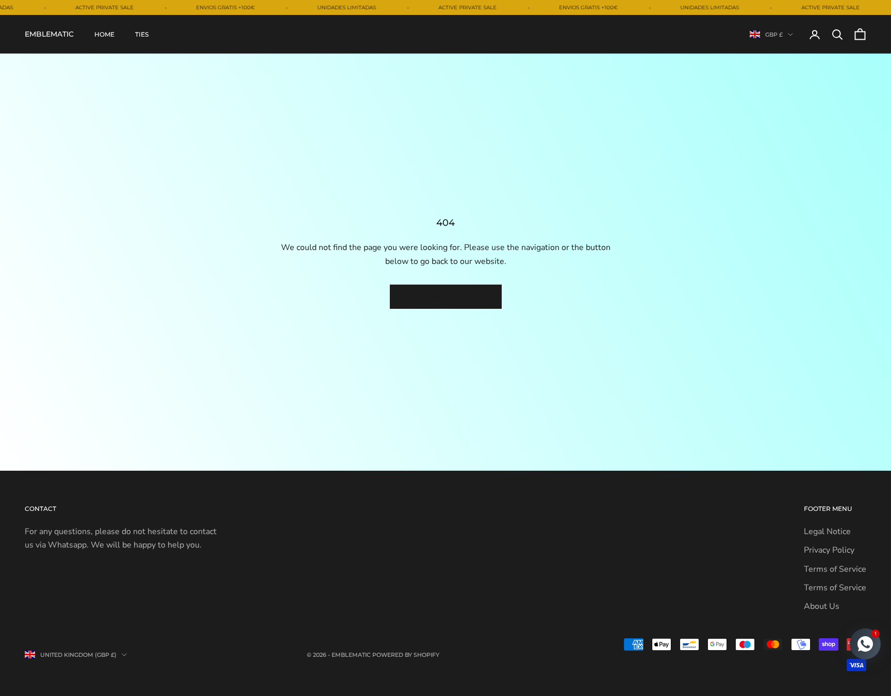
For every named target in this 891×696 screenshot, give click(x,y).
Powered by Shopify (405, 654)
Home (104, 34)
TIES (141, 34)
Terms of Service (835, 569)
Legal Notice (827, 531)
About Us (821, 606)
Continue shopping (446, 296)
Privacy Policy (829, 550)
